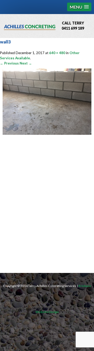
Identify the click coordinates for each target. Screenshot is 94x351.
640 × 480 (57, 53)
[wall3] (47, 133)
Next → (26, 63)
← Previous (9, 63)
